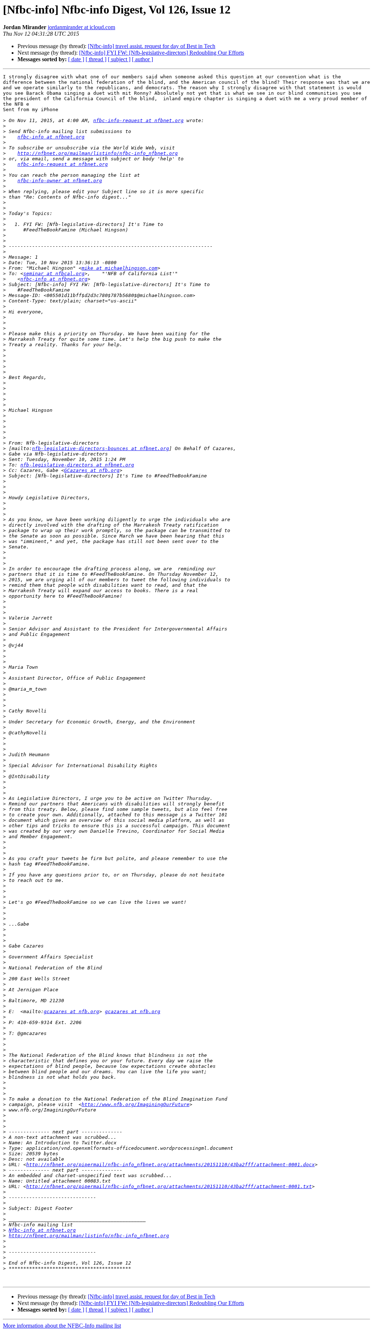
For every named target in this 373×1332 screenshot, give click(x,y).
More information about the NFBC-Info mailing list (62, 1326)
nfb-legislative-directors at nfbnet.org (77, 465)
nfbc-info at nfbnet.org (51, 137)
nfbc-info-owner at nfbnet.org (59, 180)
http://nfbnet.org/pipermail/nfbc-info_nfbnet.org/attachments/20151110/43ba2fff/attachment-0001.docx (170, 1164)
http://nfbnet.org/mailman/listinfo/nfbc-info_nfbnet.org (97, 153)
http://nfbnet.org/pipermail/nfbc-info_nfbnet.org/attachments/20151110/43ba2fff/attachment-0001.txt (169, 1186)
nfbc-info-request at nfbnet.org (138, 120)
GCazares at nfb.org (91, 470)
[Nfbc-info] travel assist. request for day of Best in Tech (151, 46)
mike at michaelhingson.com (119, 268)
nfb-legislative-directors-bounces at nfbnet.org (100, 448)
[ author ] (142, 59)
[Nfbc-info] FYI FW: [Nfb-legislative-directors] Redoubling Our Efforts (161, 53)
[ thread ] (96, 59)
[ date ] (76, 59)
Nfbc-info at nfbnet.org (42, 1230)
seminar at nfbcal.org (54, 273)
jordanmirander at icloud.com (81, 27)
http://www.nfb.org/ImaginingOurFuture (135, 1104)
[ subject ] (119, 59)
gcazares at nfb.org (71, 1011)
